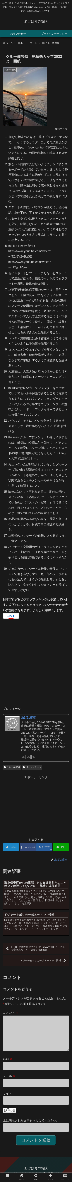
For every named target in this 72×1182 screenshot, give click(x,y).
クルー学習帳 (13, 767)
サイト (7, 1093)
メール (9, 1076)
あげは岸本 (28, 717)
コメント (10, 1012)
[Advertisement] (36, 806)
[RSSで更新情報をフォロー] (33, 757)
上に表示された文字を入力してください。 (31, 1120)
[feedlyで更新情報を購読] (28, 757)
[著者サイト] (23, 757)
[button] (64, 645)
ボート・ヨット (33, 767)
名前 (8, 1059)
